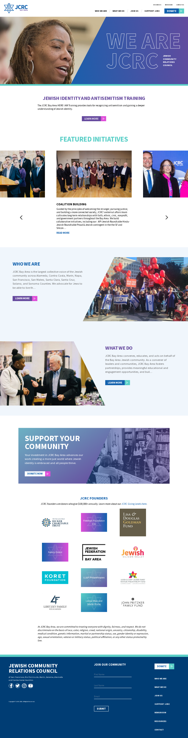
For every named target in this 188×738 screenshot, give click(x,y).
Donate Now (35, 473)
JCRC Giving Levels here (134, 503)
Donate (171, 11)
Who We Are (101, 11)
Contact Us (180, 5)
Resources (157, 5)
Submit (101, 708)
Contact (159, 729)
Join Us (134, 11)
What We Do (118, 11)
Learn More (22, 298)
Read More (62, 232)
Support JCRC (152, 11)
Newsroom (168, 5)
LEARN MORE (91, 118)
